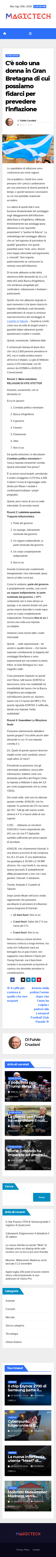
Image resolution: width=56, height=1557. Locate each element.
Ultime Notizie (12, 55)
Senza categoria (15, 1325)
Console (10, 1309)
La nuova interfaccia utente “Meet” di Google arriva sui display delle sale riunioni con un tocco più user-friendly (27, 1248)
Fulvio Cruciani (28, 120)
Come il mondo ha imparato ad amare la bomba (27, 1155)
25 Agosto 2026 (20, 1396)
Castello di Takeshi (17, 321)
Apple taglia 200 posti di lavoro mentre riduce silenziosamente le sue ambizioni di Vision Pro (27, 1275)
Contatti (36, 1550)
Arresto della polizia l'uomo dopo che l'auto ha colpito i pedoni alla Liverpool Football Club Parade (39, 1004)
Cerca (9, 1186)
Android (10, 1300)
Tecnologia (12, 1333)
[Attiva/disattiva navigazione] (30, 34)
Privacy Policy (23, 1550)
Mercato (10, 1317)
